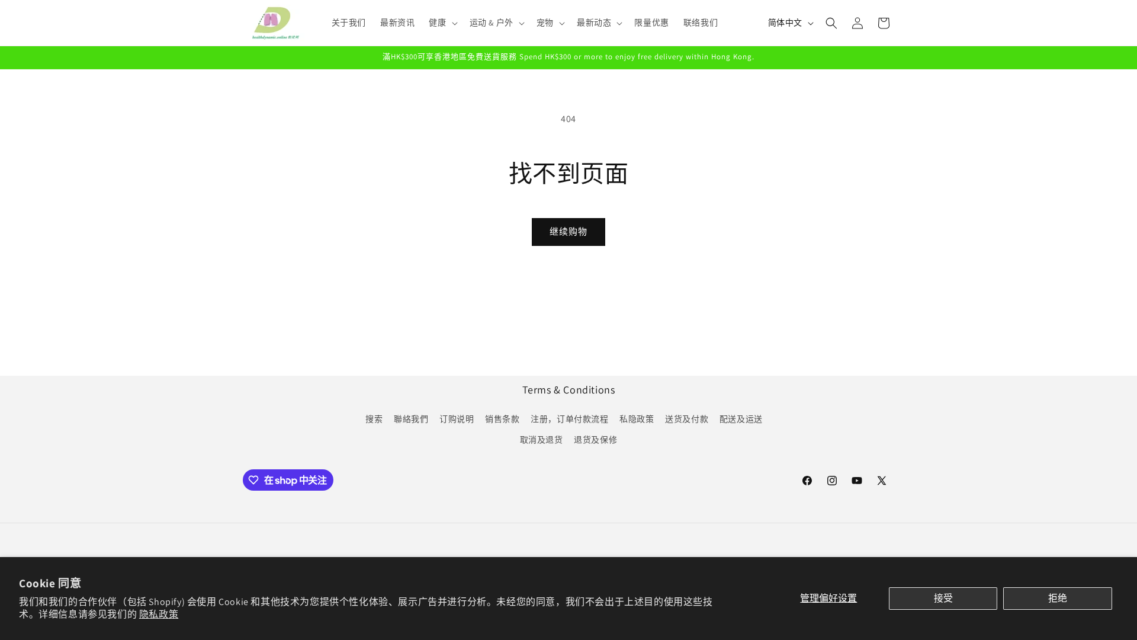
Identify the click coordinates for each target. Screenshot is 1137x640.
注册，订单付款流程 (569, 419)
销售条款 (502, 419)
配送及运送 (741, 419)
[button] (442, 22)
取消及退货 (541, 439)
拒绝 (1057, 598)
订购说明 (456, 419)
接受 (943, 598)
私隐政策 (636, 419)
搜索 (374, 419)
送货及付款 (686, 419)
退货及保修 (595, 439)
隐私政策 (158, 614)
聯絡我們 (411, 419)
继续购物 (568, 231)
